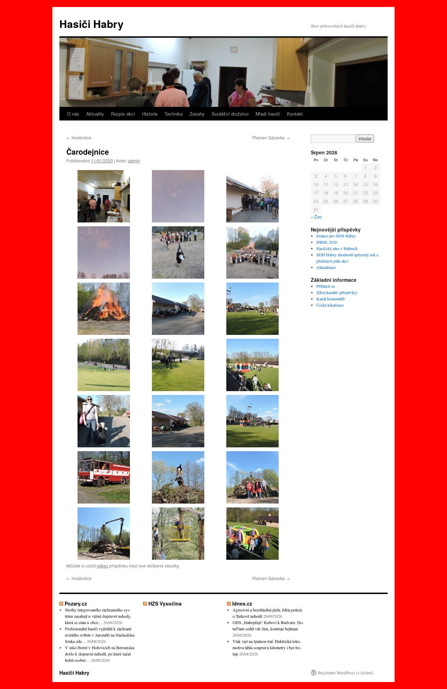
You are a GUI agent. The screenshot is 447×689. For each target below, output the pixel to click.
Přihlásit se (325, 286)
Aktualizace (326, 267)
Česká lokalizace (330, 305)
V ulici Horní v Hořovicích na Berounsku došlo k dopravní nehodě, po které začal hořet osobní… (99, 654)
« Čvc (316, 217)
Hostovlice (78, 137)
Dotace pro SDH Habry (336, 236)
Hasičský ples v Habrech (337, 248)
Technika (173, 113)
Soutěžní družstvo (230, 113)
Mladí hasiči (268, 113)
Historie (149, 113)
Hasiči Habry (91, 23)
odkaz (102, 566)
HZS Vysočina (165, 603)
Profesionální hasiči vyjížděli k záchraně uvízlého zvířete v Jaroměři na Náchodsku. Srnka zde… (100, 635)
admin (134, 160)
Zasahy (197, 113)
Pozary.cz (76, 603)
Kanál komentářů (330, 298)
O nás (73, 113)
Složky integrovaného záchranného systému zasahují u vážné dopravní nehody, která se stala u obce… (98, 616)
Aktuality (95, 113)
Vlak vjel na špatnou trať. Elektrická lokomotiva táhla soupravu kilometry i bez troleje (267, 647)
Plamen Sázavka (271, 137)
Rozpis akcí (123, 113)
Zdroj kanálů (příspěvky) (337, 292)
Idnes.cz (242, 603)
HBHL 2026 (326, 242)
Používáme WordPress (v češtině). (346, 672)
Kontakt (295, 113)
